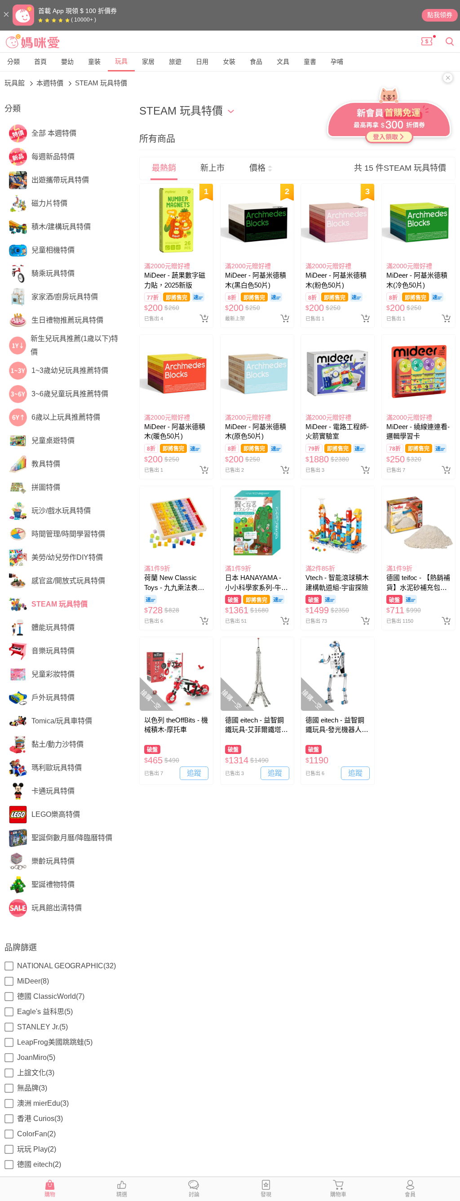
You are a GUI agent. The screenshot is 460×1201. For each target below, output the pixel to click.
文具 (283, 61)
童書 (310, 61)
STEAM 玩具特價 (101, 83)
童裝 (94, 61)
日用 (202, 61)
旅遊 (175, 61)
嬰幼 (67, 61)
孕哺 (337, 61)
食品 (256, 61)
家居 (148, 61)
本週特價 (50, 83)
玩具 (121, 61)
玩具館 (15, 83)
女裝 (229, 61)
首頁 (40, 61)
